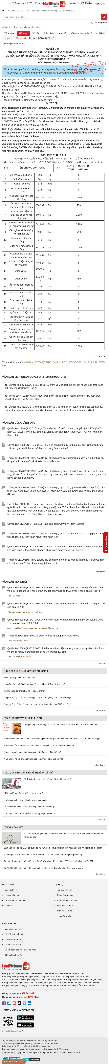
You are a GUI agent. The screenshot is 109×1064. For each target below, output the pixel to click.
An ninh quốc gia (28, 628)
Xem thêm (100, 572)
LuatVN (101, 356)
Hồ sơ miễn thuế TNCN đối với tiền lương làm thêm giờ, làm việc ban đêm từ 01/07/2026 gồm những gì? (52, 738)
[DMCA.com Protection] (31, 1060)
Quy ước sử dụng (13, 939)
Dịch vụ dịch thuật (65, 905)
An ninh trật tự (13, 628)
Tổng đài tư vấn (64, 916)
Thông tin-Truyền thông (31, 612)
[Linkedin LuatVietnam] (29, 1003)
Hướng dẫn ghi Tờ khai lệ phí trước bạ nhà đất (25, 800)
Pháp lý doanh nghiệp (67, 900)
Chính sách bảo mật (14, 944)
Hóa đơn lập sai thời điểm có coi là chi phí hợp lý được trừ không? (34, 684)
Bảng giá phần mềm (14, 929)
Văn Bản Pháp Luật (11, 1052)
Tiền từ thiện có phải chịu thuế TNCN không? (24, 691)
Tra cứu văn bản (64, 890)
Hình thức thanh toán (14, 934)
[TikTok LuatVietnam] (19, 1003)
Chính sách (26, 657)
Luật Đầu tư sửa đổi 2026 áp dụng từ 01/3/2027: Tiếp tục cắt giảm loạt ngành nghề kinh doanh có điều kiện (53, 848)
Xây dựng (11, 640)
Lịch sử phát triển (13, 895)
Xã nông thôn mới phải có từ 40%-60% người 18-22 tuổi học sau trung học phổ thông (43, 854)
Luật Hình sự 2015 (71, 1052)
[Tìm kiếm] (104, 17)
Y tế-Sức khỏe (13, 596)
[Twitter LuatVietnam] (24, 1003)
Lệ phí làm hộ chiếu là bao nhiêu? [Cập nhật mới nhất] (29, 806)
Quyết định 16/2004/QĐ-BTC (37, 362)
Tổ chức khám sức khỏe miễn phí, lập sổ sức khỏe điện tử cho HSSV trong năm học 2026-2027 (48, 861)
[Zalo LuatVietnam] (9, 1003)
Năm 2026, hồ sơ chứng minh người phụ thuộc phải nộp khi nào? (34, 759)
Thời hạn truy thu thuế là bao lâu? (19, 677)
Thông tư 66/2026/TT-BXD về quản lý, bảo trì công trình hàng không (43, 635)
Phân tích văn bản (65, 895)
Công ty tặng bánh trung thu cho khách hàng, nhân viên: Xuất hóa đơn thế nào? (60, 724)
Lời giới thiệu (11, 890)
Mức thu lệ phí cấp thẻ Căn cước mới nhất (24, 793)
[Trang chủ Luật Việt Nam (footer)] (54, 966)
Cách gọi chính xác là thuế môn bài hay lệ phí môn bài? (29, 813)
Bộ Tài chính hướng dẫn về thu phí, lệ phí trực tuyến (48, 779)
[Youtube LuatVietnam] (14, 1003)
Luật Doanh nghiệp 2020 (32, 1052)
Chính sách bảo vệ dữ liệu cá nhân (20, 950)
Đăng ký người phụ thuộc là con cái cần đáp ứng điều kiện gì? (32, 752)
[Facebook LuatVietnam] (4, 1003)
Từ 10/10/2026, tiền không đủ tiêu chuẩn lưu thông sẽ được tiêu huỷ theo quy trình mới (44, 868)
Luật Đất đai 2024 (53, 1052)
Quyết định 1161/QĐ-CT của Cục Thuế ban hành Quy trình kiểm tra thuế (45, 524)
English (88, 3)
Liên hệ (8, 905)
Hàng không (22, 640)
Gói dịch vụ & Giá (68, 3)
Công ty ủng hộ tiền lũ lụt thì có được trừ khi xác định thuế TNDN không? (37, 704)
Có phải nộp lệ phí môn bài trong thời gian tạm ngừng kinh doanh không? (37, 697)
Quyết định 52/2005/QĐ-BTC (67, 362)
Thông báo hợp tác (13, 955)
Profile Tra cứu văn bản (15, 900)
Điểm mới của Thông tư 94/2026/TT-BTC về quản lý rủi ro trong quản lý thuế (39, 745)
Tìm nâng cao (100, 22)
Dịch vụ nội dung (64, 911)
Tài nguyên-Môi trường (47, 628)
